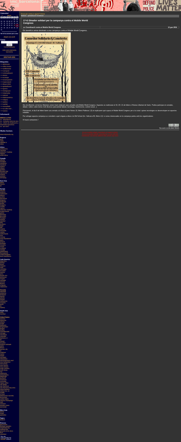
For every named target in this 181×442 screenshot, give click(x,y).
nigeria (2, 154)
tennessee (3, 397)
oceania (3, 303)
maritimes (3, 163)
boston (2, 328)
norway (2, 237)
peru (1, 274)
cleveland (3, 335)
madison (3, 352)
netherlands (4, 234)
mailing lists (4, 429)
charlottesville (4, 331)
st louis (2, 394)
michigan (3, 357)
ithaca (2, 348)
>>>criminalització (6, 73)
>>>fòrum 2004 (5, 84)
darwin (2, 296)
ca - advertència (5, 119)
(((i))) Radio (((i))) (9, 57)
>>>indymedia (5, 93)
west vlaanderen (5, 256)
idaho (2, 346)
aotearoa (3, 293)
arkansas (3, 320)
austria (2, 197)
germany (3, 214)
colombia (3, 269)
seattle (2, 392)
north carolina (4, 368)
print (1, 139)
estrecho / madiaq (6, 152)
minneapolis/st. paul (7, 360)
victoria (2, 174)
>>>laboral (4, 95)
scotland (3, 248)
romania (3, 245)
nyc (1, 372)
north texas (4, 370)
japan (2, 182)
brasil (2, 264)
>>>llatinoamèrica (6, 97)
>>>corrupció (4, 71)
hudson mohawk (5, 344)
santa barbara (4, 389)
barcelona (3, 198)
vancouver (3, 173)
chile (1, 267)
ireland (2, 219)
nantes (2, 232)
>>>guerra (4, 89)
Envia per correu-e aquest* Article (33, 14)
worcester (3, 407)
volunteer (3, 434)
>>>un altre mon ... (6, 109)
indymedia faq (5, 428)
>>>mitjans (4, 100)
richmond (3, 380)
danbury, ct (3, 338)
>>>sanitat (4, 104)
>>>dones (3, 75)
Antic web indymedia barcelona (9, 51)
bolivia (2, 263)
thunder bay (4, 171)
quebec (2, 170)
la (0, 351)
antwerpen (3, 194)
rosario (2, 279)
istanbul (2, 221)
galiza (2, 213)
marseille (3, 230)
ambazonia (4, 149)
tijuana (2, 283)
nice (1, 235)
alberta (2, 160)
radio (2, 141)
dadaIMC (3, 439)
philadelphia (4, 375)
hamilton (3, 162)
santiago (3, 280)
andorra (2, 192)
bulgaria (3, 205)
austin (2, 323)
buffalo (2, 330)
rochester (3, 381)
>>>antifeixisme (5, 69)
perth (2, 304)
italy (1, 222)
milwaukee (3, 359)
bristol (2, 203)
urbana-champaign (6, 400)
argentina (3, 261)
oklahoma (3, 373)
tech (1, 432)
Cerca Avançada (9, 47)
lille (1, 227)
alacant (2, 190)
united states (4, 399)
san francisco (4, 386)
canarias (3, 150)
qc (1, 186)
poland (2, 242)
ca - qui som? (4, 126)
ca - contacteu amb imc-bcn (9, 121)
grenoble (3, 216)
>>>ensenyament (6, 80)
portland (3, 378)
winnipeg (3, 178)
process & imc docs (6, 431)
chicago (2, 333)
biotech (2, 420)
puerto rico (3, 275)
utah (1, 402)
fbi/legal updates (5, 426)
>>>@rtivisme (5, 64)
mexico (2, 272)
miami (2, 356)
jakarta (2, 298)
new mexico (4, 365)
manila (2, 184)
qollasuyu (3, 277)
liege (1, 226)
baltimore (3, 325)
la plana (3, 224)
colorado (3, 336)
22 (14, 25)
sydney (2, 307)
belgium (3, 200)
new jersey (3, 364)
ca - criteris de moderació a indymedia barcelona (9, 124)
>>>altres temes (5, 66)
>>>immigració (5, 91)
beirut (2, 412)
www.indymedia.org (6, 134)
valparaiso (3, 287)
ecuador (3, 271)
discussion (3, 424)
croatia (2, 206)
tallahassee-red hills (7, 396)
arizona (2, 319)
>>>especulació (5, 82)
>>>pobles (4, 102)
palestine (3, 415)
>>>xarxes (4, 111)
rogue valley (4, 383)
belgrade (3, 202)
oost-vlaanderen (5, 238)
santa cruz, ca (4, 391)
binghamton (4, 327)
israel (2, 413)
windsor (2, 176)
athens (2, 195)
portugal (3, 243)
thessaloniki (4, 253)
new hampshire (5, 362)
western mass (4, 405)
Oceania (3, 290)
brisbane (3, 295)
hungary (3, 218)
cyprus (2, 208)
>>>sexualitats (5, 106)
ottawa (2, 168)
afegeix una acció (9, 37)
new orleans (4, 367)
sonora (2, 282)
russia (2, 247)
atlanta (2, 322)
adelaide (3, 291)
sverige (2, 250)
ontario (2, 166)
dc (1, 340)
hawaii (2, 341)
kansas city (4, 349)
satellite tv (3, 142)
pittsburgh (3, 376)
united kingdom (5, 255)
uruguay (3, 285)
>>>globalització (6, 86)
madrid (2, 229)
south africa (4, 155)
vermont (3, 404)
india (1, 312)
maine (2, 354)
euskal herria (4, 211)
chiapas (2, 266)
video (2, 144)
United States (5, 317)
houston (3, 343)
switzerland (4, 251)
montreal (3, 165)
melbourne (3, 301)
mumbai (3, 314)
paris (1, 240)
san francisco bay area (7, 388)
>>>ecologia (4, 77)
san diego (3, 384)
